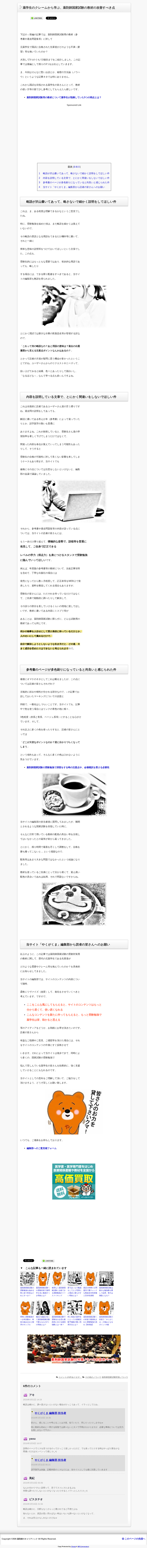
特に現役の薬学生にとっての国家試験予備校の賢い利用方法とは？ (74, 1321)
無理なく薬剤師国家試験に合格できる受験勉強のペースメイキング (59, 1292)
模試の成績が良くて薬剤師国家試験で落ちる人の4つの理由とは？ (43, 1321)
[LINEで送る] (36, 18)
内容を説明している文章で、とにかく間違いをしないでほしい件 (74, 178)
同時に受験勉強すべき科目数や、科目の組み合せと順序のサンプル (27, 1321)
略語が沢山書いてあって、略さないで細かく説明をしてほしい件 (74, 173)
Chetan (73, 1546)
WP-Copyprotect (83, 1546)
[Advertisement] (74, 136)
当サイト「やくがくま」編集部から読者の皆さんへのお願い (72, 187)
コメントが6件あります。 (70, 1377)
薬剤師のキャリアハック (27, 1539)
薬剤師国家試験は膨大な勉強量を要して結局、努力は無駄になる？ (106, 1292)
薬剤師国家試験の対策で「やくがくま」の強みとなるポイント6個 (106, 1321)
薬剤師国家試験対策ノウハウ (115, 1377)
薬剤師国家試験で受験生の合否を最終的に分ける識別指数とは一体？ (59, 1321)
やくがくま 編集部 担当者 (50, 1413)
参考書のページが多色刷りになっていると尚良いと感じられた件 (74, 182)
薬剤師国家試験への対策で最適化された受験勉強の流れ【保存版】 (90, 1321)
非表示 (77, 167)
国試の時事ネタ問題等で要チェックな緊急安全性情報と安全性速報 (90, 1292)
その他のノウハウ (93, 1377)
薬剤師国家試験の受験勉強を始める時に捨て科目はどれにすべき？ (27, 1292)
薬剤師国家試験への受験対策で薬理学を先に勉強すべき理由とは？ (43, 1292)
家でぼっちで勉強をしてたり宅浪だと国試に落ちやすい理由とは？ (74, 1292)
